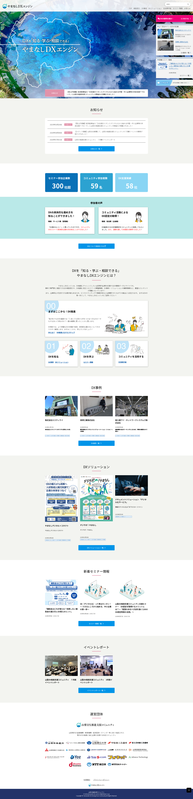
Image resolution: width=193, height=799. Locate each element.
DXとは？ (51, 332)
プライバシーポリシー (101, 780)
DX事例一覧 (185, 52)
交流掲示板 (122, 362)
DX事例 (51, 362)
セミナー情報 (88, 362)
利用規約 (87, 780)
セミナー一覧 (184, 75)
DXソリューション (61, 362)
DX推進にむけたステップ (66, 332)
